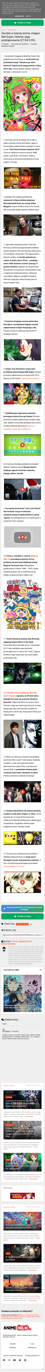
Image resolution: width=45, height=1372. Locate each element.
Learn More (19, 16)
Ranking (8, 1159)
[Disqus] (22, 1053)
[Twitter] (20, 1360)
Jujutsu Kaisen (35, 1316)
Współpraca (32, 1347)
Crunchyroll (9, 1097)
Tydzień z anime (12, 29)
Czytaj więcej (28, 1116)
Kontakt (12, 1344)
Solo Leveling (5, 1318)
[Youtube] (14, 1360)
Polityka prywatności (32, 1355)
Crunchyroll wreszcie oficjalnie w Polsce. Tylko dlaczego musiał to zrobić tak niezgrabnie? (21, 1103)
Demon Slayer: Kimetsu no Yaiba (19, 1316)
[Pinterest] (25, 1360)
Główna (3, 29)
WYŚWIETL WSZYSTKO (33, 1085)
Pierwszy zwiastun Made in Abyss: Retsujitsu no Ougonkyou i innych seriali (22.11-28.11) (20, 987)
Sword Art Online (16, 1318)
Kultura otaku (9, 1125)
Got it (28, 16)
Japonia (8, 1253)
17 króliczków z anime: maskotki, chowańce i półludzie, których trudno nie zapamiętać (22, 1166)
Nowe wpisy (9, 1085)
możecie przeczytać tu (30, 378)
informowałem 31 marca (13, 866)
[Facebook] (4, 1360)
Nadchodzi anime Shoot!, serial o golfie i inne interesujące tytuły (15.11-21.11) (21, 1006)
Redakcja (13, 1347)
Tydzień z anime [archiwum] (12, 1355)
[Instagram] (9, 1360)
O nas (32, 1344)
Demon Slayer (9, 1221)
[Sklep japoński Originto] (22, 1198)
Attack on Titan (24, 1315)
